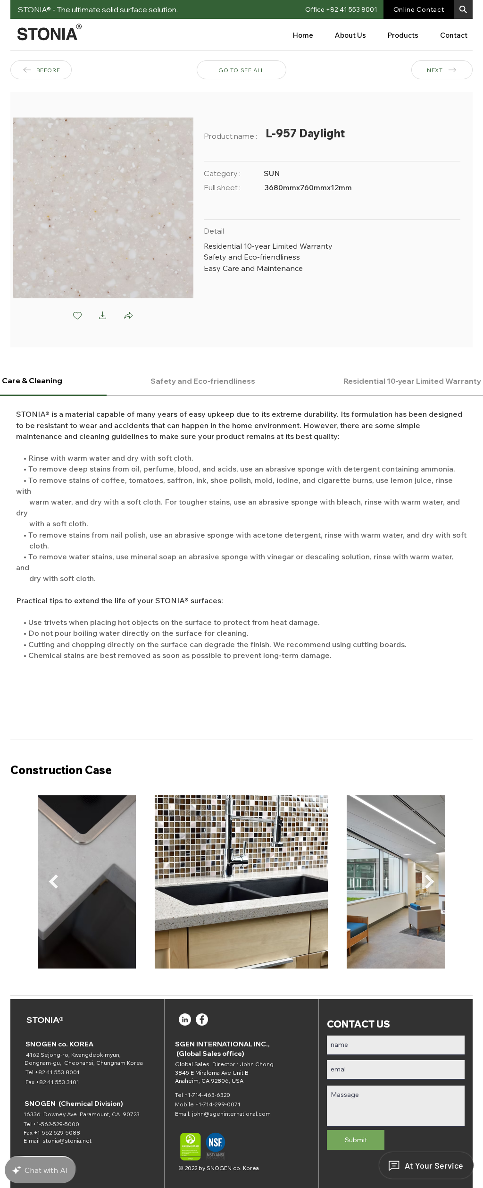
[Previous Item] (53, 882)
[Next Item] (429, 882)
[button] (463, 9)
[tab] (203, 381)
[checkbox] (77, 316)
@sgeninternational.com (237, 1113)
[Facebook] (202, 1019)
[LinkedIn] (185, 1019)
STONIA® (45, 1019)
